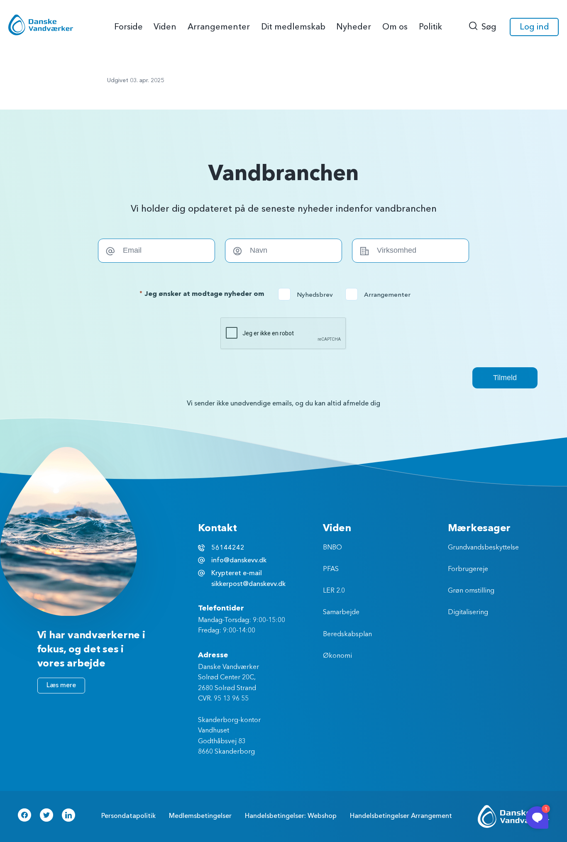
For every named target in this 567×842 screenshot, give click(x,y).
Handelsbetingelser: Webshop (291, 815)
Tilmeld (505, 377)
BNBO (332, 547)
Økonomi (337, 656)
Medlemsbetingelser (200, 815)
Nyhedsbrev (308, 294)
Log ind (534, 26)
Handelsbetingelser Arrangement (401, 815)
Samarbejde (341, 612)
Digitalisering (468, 612)
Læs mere (61, 685)
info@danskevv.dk (238, 560)
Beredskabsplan (347, 634)
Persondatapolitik (128, 815)
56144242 (227, 547)
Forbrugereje (468, 569)
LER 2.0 (334, 591)
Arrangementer (380, 294)
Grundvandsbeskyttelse (483, 547)
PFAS (331, 569)
